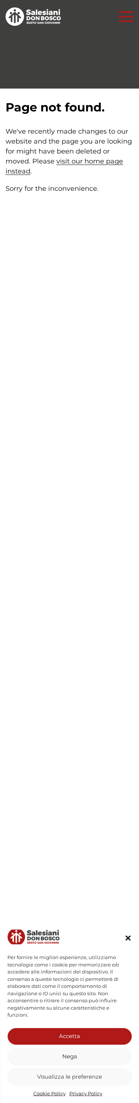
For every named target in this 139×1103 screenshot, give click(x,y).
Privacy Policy (85, 1093)
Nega (69, 1056)
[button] (128, 938)
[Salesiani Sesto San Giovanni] (35, 16)
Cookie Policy (49, 1093)
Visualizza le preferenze (69, 1076)
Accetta (69, 1036)
